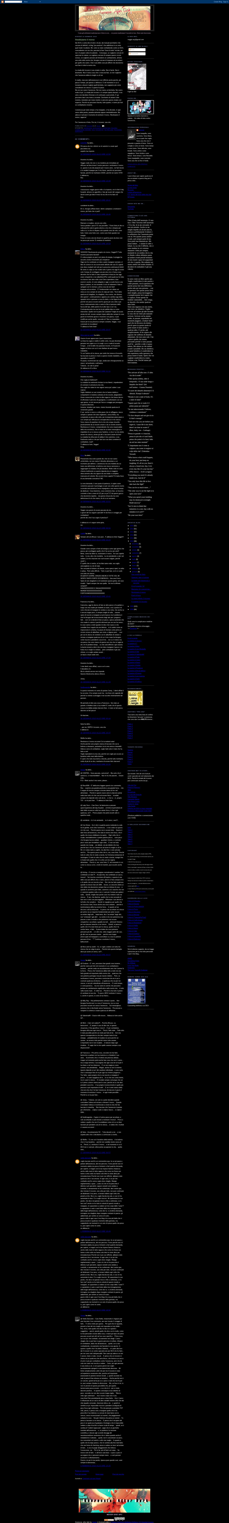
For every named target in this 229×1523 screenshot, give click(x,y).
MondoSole (131, 792)
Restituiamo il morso (138, 592)
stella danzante (86, 1158)
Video (130, 764)
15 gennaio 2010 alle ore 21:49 (96, 682)
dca (93, 129)
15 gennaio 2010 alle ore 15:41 (96, 596)
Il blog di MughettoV (134, 923)
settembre (135, 553)
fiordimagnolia (85, 687)
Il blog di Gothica (133, 934)
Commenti (134, 54)
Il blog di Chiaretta (134, 901)
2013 (132, 532)
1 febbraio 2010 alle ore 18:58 (96, 1310)
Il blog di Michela (133, 915)
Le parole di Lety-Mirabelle (137, 649)
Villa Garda (131, 806)
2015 (132, 526)
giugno (134, 562)
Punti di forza (136, 595)
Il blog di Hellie (133, 925)
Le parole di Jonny (134, 660)
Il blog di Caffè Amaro (135, 920)
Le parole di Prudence (135, 668)
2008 (132, 609)
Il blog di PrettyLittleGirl (136, 906)
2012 (132, 535)
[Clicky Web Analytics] (109, 1520)
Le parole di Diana (134, 662)
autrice (137, 886)
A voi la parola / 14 (137, 586)
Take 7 (130, 844)
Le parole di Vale (133, 652)
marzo (134, 565)
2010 (132, 541)
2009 (132, 606)
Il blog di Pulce (133, 909)
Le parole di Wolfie (134, 665)
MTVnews (131, 197)
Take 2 (130, 832)
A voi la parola (132, 638)
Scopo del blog (133, 185)
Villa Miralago (132, 797)
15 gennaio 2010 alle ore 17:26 (96, 658)
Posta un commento (82, 1471)
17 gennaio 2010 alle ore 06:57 (96, 955)
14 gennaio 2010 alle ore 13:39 (96, 181)
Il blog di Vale (132, 931)
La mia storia (132, 188)
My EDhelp (131, 963)
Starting (130, 750)
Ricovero (131, 190)
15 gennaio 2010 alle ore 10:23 (96, 540)
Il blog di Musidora (134, 912)
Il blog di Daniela (133, 904)
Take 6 (130, 841)
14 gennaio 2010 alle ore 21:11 (95, 371)
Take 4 (130, 837)
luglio (134, 559)
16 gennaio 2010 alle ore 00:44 (96, 718)
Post (132, 50)
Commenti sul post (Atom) (91, 1478)
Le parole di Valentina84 (136, 654)
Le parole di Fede (134, 657)
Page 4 (130, 762)
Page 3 (130, 759)
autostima (106, 128)
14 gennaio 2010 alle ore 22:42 (96, 450)
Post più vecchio (118, 1474)
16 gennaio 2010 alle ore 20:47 (96, 733)
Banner (130, 752)
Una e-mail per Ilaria (138, 574)
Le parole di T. (132, 644)
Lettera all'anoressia (134, 192)
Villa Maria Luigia (133, 801)
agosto (134, 556)
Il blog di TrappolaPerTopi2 (137, 917)
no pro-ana (108, 129)
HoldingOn (131, 968)
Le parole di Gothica (134, 682)
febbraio (135, 568)
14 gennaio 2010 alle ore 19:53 (96, 243)
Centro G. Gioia (133, 804)
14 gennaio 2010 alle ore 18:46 (96, 214)
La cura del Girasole (134, 794)
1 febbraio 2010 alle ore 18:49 (96, 1231)
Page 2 (130, 757)
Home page (99, 1474)
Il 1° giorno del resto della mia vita (139, 194)
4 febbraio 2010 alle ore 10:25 (96, 1466)
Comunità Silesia (133, 799)
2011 (132, 538)
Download (133, 628)
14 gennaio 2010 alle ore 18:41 (96, 200)
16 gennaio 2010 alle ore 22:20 (96, 764)
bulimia (114, 128)
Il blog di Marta (133, 928)
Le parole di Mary (134, 646)
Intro (129, 827)
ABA (129, 790)
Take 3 (130, 834)
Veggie (83, 770)
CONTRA (84, 143)
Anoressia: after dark (114, 10)
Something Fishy (133, 961)
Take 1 (130, 830)
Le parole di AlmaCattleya (136, 671)
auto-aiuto (97, 128)
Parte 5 (130, 733)
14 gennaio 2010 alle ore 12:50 (96, 154)
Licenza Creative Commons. (140, 891)
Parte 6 (130, 736)
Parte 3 (130, 729)
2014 (132, 529)
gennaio (135, 572)
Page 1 (130, 755)
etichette (99, 129)
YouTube (131, 209)
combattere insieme (83, 129)
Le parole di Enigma (134, 673)
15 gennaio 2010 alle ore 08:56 (96, 528)
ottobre (134, 550)
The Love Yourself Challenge (137, 970)
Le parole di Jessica (134, 641)
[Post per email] (103, 126)
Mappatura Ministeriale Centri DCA (139, 811)
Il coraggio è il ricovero (139, 602)
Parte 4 (130, 731)
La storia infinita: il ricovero (140, 598)
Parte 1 (130, 724)
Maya (82, 455)
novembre (135, 547)
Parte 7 (130, 738)
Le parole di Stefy (134, 679)
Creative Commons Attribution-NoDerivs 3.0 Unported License (132, 1522)
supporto (79, 131)
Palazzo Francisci (134, 787)
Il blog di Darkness (134, 939)
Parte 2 (130, 726)
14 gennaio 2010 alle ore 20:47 (96, 330)
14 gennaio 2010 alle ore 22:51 (96, 501)
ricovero (118, 129)
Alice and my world (87, 335)
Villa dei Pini (132, 785)
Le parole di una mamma (136, 676)
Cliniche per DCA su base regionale (140, 808)
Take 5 (130, 839)
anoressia (88, 128)
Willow (83, 249)
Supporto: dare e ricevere (140, 577)
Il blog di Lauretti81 (134, 936)
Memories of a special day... (141, 589)
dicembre (135, 544)
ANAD (130, 958)
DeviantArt (131, 207)
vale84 (83, 533)
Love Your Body (133, 965)
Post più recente (80, 1474)
